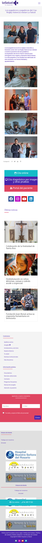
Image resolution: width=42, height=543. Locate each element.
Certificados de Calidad (30, 535)
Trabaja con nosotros (7, 440)
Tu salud (6, 354)
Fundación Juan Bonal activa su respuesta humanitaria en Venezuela (20, 316)
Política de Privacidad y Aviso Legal (12, 533)
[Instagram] (19, 541)
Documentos (8, 373)
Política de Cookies (29, 533)
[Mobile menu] (39, 3)
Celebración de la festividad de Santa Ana (20, 247)
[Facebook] (16, 541)
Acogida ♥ (7, 345)
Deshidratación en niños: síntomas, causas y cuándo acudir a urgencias (18, 281)
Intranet (3, 443)
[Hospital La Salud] (10, 3)
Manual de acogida (10, 385)
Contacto (7, 379)
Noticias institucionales (11, 357)
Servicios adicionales (10, 376)
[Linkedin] (26, 541)
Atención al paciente (10, 388)
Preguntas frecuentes (10, 382)
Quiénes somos (8, 342)
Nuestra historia (9, 351)
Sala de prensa (8, 360)
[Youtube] (23, 541)
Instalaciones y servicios (11, 348)
